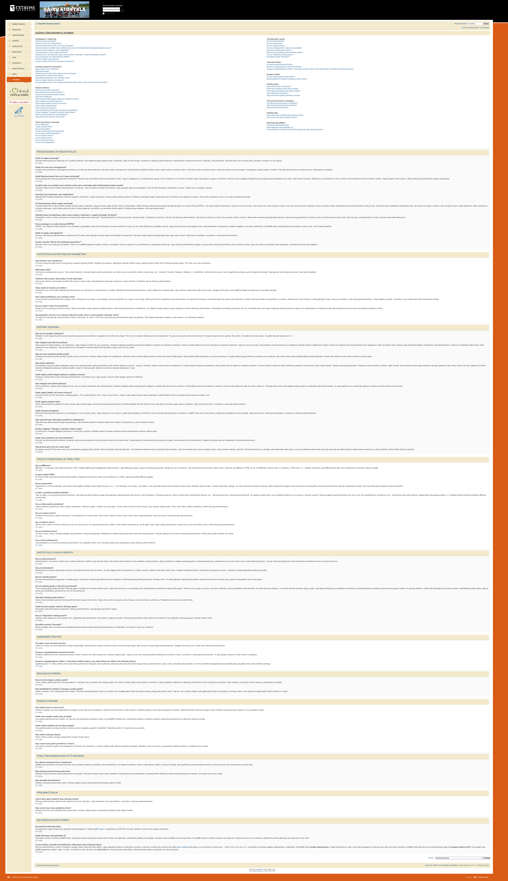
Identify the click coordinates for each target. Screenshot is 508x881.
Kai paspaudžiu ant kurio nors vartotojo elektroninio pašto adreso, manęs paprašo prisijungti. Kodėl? (71, 82)
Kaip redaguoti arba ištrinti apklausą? (48, 101)
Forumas (16, 80)
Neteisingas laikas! (42, 71)
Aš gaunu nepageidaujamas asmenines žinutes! (284, 67)
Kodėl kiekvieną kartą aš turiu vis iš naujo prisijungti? (54, 46)
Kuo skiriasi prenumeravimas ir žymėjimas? (282, 103)
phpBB (259, 869)
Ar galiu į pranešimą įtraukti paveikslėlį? (49, 131)
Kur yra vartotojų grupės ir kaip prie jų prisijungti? (284, 48)
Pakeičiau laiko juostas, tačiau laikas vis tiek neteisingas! (55, 73)
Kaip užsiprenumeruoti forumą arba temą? (282, 105)
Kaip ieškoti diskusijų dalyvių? (277, 93)
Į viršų (39, 163)
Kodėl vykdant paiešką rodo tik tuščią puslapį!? (283, 91)
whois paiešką (182, 847)
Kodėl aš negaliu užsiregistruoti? (47, 59)
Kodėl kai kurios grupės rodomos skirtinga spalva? (285, 52)
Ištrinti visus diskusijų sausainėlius (446, 865)
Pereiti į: (431, 858)
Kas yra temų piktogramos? (45, 142)
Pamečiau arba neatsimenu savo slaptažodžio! (52, 50)
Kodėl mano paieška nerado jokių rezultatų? (282, 89)
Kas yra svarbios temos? (44, 136)
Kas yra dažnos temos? (43, 138)
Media (14, 74)
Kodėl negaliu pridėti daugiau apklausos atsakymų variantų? (57, 99)
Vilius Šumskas (257, 871)
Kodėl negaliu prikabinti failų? (46, 106)
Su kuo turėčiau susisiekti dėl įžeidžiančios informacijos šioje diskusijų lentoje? (295, 129)
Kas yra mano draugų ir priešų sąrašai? (281, 77)
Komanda (428, 865)
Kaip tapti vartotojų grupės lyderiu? (279, 50)
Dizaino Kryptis (483, 877)
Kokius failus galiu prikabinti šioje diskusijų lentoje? (285, 115)
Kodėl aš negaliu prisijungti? (45, 41)
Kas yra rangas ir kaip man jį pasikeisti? (49, 80)
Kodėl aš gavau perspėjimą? (45, 108)
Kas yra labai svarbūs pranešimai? (47, 133)
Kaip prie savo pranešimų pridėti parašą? (50, 94)
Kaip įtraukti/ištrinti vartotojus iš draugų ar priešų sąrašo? (287, 79)
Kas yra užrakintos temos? (44, 140)
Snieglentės (17, 46)
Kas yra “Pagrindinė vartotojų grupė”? (280, 55)
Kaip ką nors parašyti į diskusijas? (47, 90)
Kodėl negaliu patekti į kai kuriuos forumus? (51, 103)
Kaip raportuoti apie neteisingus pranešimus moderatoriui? (56, 110)
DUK (465, 28)
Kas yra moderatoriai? (275, 43)
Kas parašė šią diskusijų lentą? (278, 125)
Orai (14, 57)
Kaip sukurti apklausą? (43, 97)
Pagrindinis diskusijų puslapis (49, 24)
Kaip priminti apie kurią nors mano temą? (50, 117)
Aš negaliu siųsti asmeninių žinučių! (279, 64)
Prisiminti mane (109, 13)
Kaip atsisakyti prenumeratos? (277, 107)
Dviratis (15, 41)
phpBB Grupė (98, 829)
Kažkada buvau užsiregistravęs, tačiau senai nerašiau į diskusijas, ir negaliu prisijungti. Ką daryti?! (70, 55)
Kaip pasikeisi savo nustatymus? (47, 69)
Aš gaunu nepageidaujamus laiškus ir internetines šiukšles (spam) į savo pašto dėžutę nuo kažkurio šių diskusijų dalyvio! (310, 69)
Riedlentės (16, 52)
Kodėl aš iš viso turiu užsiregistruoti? (48, 43)
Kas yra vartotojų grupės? (276, 46)
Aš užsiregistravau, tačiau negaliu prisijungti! (51, 52)
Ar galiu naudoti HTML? (44, 127)
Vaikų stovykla (18, 68)
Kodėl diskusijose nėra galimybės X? (280, 127)
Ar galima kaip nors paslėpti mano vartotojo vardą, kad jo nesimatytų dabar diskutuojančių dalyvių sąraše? (73, 48)
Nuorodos (16, 63)
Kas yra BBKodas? (42, 124)
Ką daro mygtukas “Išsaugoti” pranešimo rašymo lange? (55, 112)
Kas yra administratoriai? (276, 41)
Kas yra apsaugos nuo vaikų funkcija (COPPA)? (52, 57)
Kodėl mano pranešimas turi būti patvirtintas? (51, 114)
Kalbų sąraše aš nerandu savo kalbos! (49, 76)
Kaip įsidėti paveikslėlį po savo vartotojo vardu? (52, 78)
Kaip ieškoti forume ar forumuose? (279, 86)
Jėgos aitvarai (18, 35)
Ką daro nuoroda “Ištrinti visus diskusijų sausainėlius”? (55, 61)
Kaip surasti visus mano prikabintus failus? (282, 117)
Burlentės (16, 29)
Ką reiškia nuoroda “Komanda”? (278, 57)
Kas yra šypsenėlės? (42, 129)
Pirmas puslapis (18, 24)
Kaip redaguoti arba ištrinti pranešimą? (49, 92)
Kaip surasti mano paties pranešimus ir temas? (283, 95)
